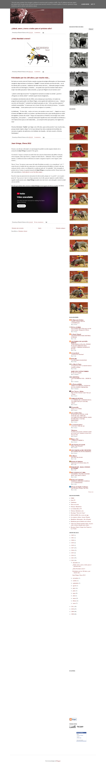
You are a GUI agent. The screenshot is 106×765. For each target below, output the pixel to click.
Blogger (58, 761)
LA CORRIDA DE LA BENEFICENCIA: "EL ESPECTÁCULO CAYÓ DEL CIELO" (81, 401)
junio (74, 591)
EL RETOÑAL (75, 377)
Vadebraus (73, 502)
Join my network (80, 740)
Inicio (39, 228)
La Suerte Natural (76, 334)
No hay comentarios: (39, 222)
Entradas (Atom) (23, 231)
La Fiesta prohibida (76, 384)
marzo (74, 598)
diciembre (75, 562)
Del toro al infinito (76, 327)
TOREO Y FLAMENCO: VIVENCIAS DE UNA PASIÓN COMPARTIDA (80, 386)
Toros (78, 737)
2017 (72, 548)
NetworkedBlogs (80, 732)
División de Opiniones (77, 461)
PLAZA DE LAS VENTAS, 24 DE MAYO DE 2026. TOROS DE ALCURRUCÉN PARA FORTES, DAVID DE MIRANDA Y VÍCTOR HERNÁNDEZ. (81, 417)
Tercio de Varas (80, 735)
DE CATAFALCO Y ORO (78, 472)
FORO (72, 498)
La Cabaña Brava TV (76, 508)
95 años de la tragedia (76, 373)
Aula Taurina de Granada (78, 444)
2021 (72, 538)
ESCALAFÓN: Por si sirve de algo (80, 515)
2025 (72, 535)
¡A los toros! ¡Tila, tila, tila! (78, 426)
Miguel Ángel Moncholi (77, 446)
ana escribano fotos (76, 413)
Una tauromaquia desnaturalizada (79, 360)
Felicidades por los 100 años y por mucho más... (30, 78)
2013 (72, 558)
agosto (75, 585)
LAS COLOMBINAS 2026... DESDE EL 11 (81, 379)
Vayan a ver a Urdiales (76, 408)
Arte (80, 737)
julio (74, 588)
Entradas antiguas (60, 228)
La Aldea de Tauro (76, 364)
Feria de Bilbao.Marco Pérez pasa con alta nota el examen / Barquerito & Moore (81, 329)
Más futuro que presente (77, 457)
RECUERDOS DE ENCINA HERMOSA (81, 451)
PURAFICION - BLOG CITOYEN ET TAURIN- (80, 467)
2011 (72, 606)
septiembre (76, 583)
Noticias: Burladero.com (77, 511)
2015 (72, 553)
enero (74, 603)
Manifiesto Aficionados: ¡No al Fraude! (81, 519)
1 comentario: (37, 32)
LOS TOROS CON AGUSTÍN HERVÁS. (79, 342)
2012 (72, 560)
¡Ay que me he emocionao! (77, 354)
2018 (72, 545)
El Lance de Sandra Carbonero (79, 487)
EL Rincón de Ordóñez (77, 320)
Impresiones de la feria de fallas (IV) (80, 463)
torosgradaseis (75, 353)
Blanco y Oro (74, 439)
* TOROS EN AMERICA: (77, 440)
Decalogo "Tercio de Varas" (78, 513)
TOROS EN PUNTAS (77, 398)
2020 (72, 540)
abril (74, 596)
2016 (72, 550)
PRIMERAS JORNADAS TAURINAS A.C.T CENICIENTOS (80, 481)
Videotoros (74, 430)
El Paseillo (74, 359)
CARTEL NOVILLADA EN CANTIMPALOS (78, 322)
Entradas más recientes (18, 228)
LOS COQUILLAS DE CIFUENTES (81, 450)
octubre (75, 580)
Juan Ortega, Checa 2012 (21, 143)
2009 (72, 611)
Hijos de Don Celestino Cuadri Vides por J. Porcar (81, 393)
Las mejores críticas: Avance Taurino (80, 517)
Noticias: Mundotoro (76, 506)
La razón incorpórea (76, 425)
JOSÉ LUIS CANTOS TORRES (80, 371)
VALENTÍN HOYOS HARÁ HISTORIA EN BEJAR (81, 336)
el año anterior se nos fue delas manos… (33, 172)
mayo (74, 593)
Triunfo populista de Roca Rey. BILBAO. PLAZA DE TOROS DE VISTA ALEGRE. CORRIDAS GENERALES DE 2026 (81, 346)
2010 (72, 609)
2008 (72, 614)
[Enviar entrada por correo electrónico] (43, 32)
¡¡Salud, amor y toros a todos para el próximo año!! (31, 28)
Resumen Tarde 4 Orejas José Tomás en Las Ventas (81, 527)
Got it (93, 4)
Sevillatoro (74, 456)
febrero (75, 601)
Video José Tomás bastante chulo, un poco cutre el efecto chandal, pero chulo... (82, 524)
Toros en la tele (75, 504)
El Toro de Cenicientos (77, 480)
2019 (72, 543)
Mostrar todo (90, 491)
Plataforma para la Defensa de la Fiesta (81, 521)
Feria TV (73, 500)
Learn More (85, 4)
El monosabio (75, 407)
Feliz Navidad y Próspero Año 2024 (79, 488)
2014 (72, 555)
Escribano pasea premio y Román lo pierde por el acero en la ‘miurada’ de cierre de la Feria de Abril (81, 433)
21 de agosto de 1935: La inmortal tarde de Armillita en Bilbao (81, 366)
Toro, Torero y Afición (77, 391)
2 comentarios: (37, 137)
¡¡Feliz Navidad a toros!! (20, 39)
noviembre (76, 578)
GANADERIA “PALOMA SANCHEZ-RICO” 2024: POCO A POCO (80, 474)
